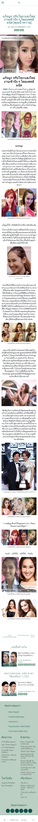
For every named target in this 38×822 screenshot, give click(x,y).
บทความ (24, 797)
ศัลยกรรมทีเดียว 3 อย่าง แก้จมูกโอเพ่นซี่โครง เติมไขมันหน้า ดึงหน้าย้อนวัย (26, 654)
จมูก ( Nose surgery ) (9, 745)
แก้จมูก (21, 30)
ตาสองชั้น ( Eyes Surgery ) (7, 751)
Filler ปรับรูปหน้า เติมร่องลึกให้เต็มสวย (28, 747)
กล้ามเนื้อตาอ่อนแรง (9, 742)
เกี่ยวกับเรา (24, 783)
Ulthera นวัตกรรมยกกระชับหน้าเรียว (28, 773)
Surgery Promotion (8, 783)
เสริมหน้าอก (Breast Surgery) (9, 756)
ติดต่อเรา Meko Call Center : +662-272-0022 (28, 787)
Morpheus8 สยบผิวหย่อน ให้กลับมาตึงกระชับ (27, 756)
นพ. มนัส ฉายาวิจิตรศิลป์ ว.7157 (19, 27)
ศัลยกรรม (17, 30)
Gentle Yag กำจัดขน (28, 751)
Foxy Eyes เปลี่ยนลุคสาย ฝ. (9, 761)
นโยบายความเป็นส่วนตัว (28, 793)
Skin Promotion (7, 786)
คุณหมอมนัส (6, 92)
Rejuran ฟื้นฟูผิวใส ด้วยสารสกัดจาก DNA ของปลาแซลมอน (28, 763)
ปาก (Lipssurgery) (8, 747)
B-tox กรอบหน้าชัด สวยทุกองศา (27, 743)
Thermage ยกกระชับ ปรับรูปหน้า (28, 768)
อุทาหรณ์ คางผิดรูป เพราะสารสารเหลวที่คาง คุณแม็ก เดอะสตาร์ (26, 683)
